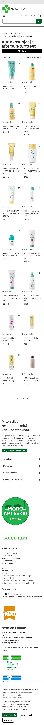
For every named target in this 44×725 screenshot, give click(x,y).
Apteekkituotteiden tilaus (14, 479)
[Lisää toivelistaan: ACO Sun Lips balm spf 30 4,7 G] (39, 315)
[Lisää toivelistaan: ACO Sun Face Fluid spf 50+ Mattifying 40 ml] (19, 146)
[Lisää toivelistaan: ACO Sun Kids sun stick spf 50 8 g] (19, 315)
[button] (22, 51)
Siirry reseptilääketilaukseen (14, 450)
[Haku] (39, 21)
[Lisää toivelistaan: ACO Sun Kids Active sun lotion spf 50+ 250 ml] (19, 273)
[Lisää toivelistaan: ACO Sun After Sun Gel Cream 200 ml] (19, 63)
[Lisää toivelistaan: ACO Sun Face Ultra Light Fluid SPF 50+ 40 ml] (39, 146)
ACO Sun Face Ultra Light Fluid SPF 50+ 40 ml (32, 171)
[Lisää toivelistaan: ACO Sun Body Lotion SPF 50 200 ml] (39, 63)
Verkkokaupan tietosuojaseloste (14, 633)
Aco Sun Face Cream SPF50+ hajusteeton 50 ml (31, 128)
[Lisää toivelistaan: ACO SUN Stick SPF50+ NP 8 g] (19, 355)
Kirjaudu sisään (29, 16)
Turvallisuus (8, 459)
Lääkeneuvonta (10, 472)
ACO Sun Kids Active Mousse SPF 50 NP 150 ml (31, 213)
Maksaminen (9, 466)
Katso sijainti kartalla (10, 553)
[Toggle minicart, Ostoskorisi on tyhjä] (40, 16)
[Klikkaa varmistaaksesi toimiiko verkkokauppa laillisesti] (22, 662)
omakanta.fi (33, 438)
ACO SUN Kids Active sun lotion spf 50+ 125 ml (32, 255)
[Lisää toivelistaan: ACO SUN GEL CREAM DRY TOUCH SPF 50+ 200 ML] (19, 188)
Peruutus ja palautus (10, 643)
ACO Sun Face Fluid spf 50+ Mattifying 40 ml (11, 171)
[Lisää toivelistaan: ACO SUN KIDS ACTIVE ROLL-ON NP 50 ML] (19, 230)
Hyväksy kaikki (10, 715)
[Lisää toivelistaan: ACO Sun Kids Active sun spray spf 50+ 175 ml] (39, 273)
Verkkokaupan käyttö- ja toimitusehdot (17, 638)
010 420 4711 (7, 594)
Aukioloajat (5, 2)
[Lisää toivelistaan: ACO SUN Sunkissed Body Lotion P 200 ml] (39, 355)
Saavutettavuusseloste (10, 640)
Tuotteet (14, 33)
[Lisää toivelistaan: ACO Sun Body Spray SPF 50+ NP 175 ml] (19, 103)
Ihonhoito (25, 33)
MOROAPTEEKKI (19, 8)
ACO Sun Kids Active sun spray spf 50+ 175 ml (32, 298)
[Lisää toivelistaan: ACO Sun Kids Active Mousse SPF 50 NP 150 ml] (39, 188)
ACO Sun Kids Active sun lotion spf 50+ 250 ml (11, 298)
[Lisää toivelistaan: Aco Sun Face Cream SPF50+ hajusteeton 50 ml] (39, 103)
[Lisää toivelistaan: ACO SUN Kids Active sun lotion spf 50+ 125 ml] (39, 230)
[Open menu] (4, 15)
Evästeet (5, 635)
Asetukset (8, 720)
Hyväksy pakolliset (27, 715)
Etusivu (4, 33)
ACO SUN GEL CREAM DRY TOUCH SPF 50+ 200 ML (11, 213)
